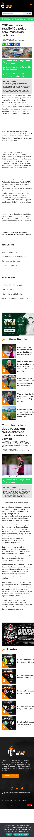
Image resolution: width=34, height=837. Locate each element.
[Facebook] (9, 44)
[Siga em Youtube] (17, 788)
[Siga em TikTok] (22, 788)
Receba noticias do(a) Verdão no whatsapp (18, 68)
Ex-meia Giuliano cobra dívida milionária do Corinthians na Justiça (15, 495)
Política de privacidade (21, 834)
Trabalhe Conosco (10, 776)
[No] (32, 830)
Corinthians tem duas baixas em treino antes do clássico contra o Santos (16, 84)
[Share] (18, 44)
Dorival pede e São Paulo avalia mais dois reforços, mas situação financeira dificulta (16, 87)
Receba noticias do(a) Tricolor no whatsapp (15, 75)
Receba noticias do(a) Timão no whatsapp (18, 62)
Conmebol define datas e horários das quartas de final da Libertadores (15, 493)
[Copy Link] (15, 44)
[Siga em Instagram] (11, 788)
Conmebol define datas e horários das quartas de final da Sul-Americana (16, 90)
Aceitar (9, 834)
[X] (12, 44)
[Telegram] (6, 44)
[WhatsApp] (3, 44)
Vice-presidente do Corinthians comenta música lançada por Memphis (16, 490)
